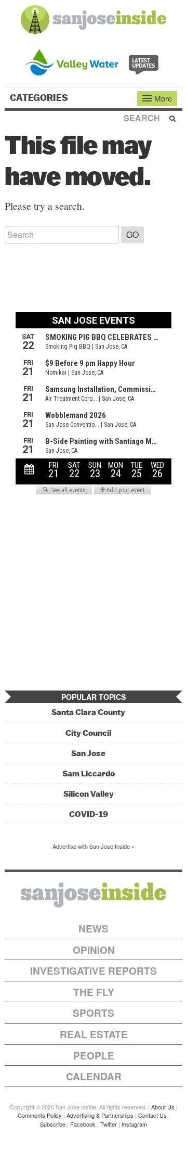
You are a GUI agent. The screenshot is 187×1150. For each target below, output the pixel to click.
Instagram (134, 1124)
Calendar (94, 1076)
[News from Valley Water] (93, 61)
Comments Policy (40, 1115)
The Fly (93, 992)
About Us (163, 1107)
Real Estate (94, 1034)
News (93, 929)
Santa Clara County (88, 712)
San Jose (88, 753)
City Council (88, 733)
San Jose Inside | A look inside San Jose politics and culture (93, 895)
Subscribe (52, 1124)
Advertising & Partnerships (99, 1115)
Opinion (94, 950)
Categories (40, 98)
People (93, 1056)
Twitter (108, 1124)
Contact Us (152, 1115)
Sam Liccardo (88, 773)
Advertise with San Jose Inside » (93, 846)
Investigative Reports (93, 971)
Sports (93, 1013)
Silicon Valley (88, 794)
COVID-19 (88, 814)
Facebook (83, 1124)
